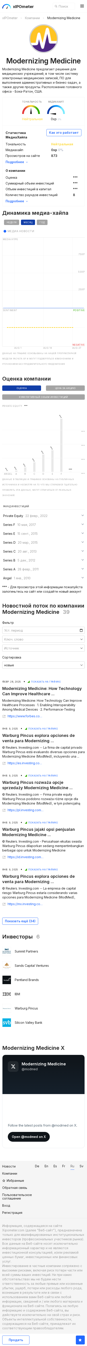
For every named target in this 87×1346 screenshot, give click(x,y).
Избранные (15, 1180)
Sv (81, 1166)
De (37, 1166)
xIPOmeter (23, 6)
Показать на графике (46, 681)
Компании (9, 1173)
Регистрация (12, 1212)
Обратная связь (14, 1188)
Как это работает (64, 132)
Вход (6, 1205)
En (46, 1166)
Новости (9, 1166)
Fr (63, 1166)
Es (55, 1166)
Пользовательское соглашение (17, 1196)
